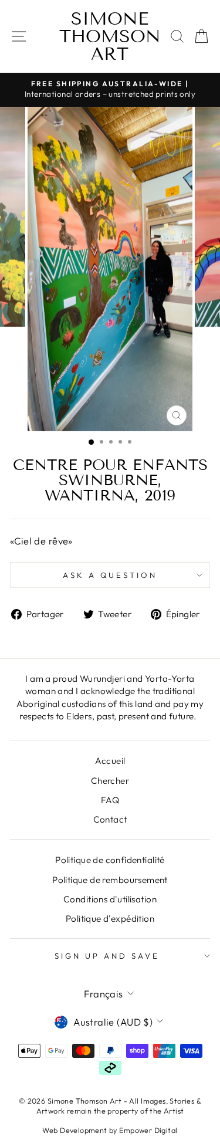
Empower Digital (148, 1130)
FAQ (110, 800)
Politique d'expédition (110, 918)
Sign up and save (107, 955)
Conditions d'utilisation (110, 899)
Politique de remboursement (110, 879)
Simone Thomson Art (110, 36)
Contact (110, 819)
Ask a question (110, 575)
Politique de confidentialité (110, 859)
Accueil (110, 760)
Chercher (110, 780)
